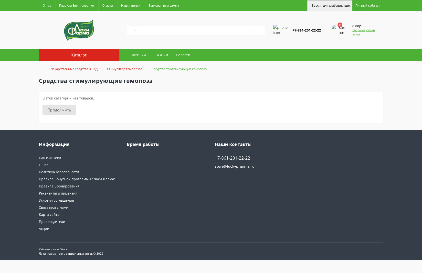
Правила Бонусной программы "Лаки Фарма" (77, 179)
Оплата (107, 5)
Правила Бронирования (76, 5)
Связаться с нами (53, 207)
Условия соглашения (56, 200)
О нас (47, 5)
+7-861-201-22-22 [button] (232, 158)
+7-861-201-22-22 (287, 45)
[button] (367, 5)
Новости (183, 55)
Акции (162, 55)
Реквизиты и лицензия (58, 193)
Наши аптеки (130, 5)
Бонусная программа (164, 5)
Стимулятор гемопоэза (124, 69)
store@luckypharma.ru (234, 166)
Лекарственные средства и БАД (74, 69)
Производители (52, 221)
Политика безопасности (59, 172)
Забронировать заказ (363, 32)
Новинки (138, 55)
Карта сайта (49, 214)
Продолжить (59, 110)
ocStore (62, 249)
